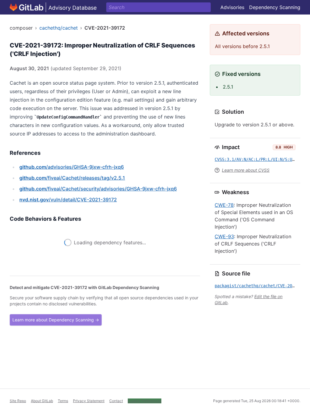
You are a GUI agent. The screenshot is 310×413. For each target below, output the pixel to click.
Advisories (232, 7)
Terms (63, 400)
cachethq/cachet (58, 28)
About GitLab (42, 400)
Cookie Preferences (144, 400)
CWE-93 (224, 236)
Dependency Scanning (274, 7)
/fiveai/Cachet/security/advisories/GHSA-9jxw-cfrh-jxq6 (98, 189)
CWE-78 (224, 205)
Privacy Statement (88, 400)
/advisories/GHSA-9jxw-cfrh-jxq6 (71, 167)
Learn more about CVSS (245, 170)
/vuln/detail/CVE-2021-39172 (68, 200)
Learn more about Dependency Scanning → (55, 328)
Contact (116, 400)
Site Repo (18, 400)
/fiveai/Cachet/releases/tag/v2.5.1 (72, 178)
